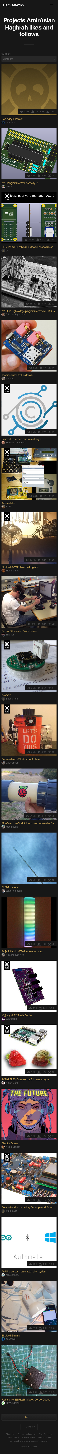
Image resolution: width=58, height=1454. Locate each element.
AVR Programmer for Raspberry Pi (19, 183)
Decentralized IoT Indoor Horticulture (20, 759)
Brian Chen (12, 698)
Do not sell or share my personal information (29, 1441)
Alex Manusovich (15, 954)
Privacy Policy (28, 1437)
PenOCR (6, 695)
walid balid (11, 1210)
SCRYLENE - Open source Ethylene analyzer (25, 1079)
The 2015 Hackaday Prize (7, 644)
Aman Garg (12, 1082)
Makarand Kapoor (15, 442)
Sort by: (6, 53)
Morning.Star (12, 570)
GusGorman (12, 762)
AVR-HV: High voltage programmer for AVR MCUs (28, 311)
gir (7, 250)
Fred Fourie (12, 826)
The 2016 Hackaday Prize (7, 196)
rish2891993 (12, 1275)
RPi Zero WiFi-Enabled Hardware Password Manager (29, 247)
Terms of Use (13, 1437)
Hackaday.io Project (11, 119)
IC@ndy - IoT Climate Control (16, 1015)
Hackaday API (44, 1437)
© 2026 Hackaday (29, 1446)
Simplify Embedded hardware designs (21, 439)
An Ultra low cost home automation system (23, 1271)
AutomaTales (8, 503)
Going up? (30, 1426)
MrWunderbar (13, 1403)
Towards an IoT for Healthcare (17, 375)
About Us (10, 1434)
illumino (10, 378)
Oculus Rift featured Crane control (19, 631)
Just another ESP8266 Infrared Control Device (25, 1399)
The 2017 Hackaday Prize (7, 516)
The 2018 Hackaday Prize (7, 709)
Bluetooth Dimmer (11, 1335)
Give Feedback (45, 1434)
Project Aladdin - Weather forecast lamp (22, 951)
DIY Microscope (9, 887)
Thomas (10, 634)
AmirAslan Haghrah (30, 23)
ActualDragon (13, 1146)
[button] (51, 5)
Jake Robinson (14, 890)
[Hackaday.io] (13, 5)
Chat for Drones (9, 1143)
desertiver (11, 1339)
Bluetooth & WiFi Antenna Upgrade (19, 567)
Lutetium (10, 122)
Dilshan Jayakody (15, 314)
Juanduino (11, 1018)
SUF (8, 506)
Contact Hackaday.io (26, 1434)
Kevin (9, 186)
